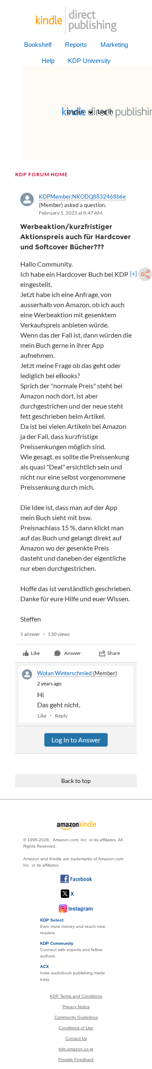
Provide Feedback (76, 1059)
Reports (76, 44)
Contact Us (76, 1038)
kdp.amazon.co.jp (76, 1049)
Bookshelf (38, 44)
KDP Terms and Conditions (76, 996)
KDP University (89, 60)
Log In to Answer (76, 740)
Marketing (114, 44)
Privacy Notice (76, 1006)
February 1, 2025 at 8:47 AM (70, 213)
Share (113, 653)
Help (48, 60)
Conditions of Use (76, 1027)
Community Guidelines (76, 1017)
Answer (72, 653)
